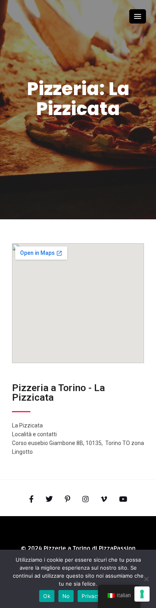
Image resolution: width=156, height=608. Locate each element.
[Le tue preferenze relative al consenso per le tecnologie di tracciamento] (142, 594)
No (66, 596)
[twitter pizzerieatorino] (49, 499)
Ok (46, 596)
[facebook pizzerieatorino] (31, 499)
